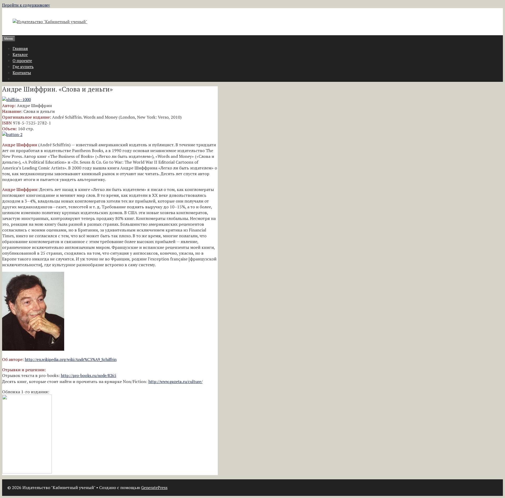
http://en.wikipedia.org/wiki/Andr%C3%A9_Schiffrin (71, 359)
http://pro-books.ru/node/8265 (88, 375)
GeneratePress (154, 487)
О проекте (22, 60)
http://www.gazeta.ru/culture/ (175, 381)
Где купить (23, 66)
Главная (20, 48)
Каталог (20, 54)
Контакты (22, 72)
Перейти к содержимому (26, 5)
